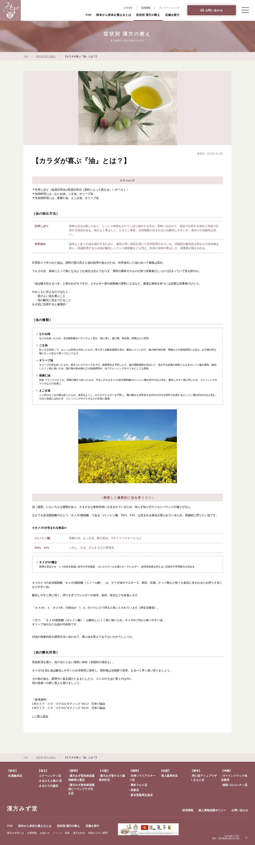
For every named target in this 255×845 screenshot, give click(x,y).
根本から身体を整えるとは (113, 14)
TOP (88, 14)
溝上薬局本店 (169, 775)
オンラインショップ (169, 8)
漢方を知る (79, 833)
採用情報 (145, 8)
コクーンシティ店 (50, 775)
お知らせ (45, 833)
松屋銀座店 (15, 775)
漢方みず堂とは (15, 833)
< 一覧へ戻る (40, 716)
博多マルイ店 (139, 784)
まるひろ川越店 (48, 785)
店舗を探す (172, 14)
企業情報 (128, 8)
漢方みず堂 (22, 808)
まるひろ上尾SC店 (50, 780)
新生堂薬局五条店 (142, 794)
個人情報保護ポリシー (212, 810)
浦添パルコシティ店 (234, 784)
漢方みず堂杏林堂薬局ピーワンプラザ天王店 (81, 789)
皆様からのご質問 (98, 833)
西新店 (135, 789)
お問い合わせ (214, 10)
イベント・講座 (61, 833)
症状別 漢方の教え (148, 14)
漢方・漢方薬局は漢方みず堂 (225, 838)
